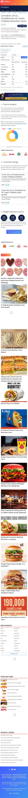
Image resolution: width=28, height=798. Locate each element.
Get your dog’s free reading (16, 98)
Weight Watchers (13, 10)
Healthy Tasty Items (12, 777)
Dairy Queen (16, 633)
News (24, 774)
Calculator (13, 4)
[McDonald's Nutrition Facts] (4, 154)
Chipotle (15, 630)
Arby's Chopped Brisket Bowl (7, 740)
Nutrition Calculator (17, 774)
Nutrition (2, 10)
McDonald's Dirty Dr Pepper (7, 735)
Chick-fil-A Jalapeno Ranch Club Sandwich (9, 757)
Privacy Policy (16, 793)
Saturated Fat (4, 67)
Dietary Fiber (4, 76)
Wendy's (2, 650)
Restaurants (4, 4)
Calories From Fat (5, 59)
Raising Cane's (17, 643)
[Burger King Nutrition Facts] (4, 246)
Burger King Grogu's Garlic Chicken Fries (9, 750)
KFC (1, 638)
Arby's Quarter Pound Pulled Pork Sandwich (10, 747)
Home (2, 774)
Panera (15, 640)
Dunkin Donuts (4, 635)
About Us (4, 777)
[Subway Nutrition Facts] (12, 246)
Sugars (3, 79)
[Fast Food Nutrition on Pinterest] (12, 769)
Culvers (2, 633)
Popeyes (2, 643)
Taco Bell (16, 648)
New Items (23, 4)
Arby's (2, 628)
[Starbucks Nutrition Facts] (19, 154)
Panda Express (4, 640)
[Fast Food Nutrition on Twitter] (14, 769)
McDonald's (16, 638)
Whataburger (16, 650)
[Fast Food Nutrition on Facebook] (9, 769)
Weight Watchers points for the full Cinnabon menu (14, 231)
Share (4, 24)
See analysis (24, 57)
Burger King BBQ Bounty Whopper (8, 755)
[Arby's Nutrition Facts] (19, 246)
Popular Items (20, 10)
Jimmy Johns (16, 635)
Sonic (2, 645)
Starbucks (16, 645)
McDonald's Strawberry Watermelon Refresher (10, 737)
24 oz (5, 50)
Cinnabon (13, 89)
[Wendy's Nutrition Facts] (12, 154)
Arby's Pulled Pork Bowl (6, 742)
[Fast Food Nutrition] (5, 1)
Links (10, 793)
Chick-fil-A (3, 630)
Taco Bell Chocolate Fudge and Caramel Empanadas (12, 760)
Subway (2, 648)
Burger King (16, 628)
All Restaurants (14, 653)
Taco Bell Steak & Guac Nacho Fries (8, 762)
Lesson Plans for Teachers (18, 776)
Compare (25, 46)
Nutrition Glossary (6, 776)
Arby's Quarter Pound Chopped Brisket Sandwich (11, 745)
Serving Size (4, 55)
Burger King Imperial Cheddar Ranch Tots (9, 752)
